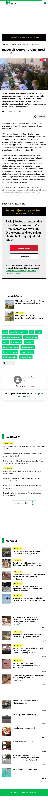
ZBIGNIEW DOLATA (25, 357)
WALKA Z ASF (29, 342)
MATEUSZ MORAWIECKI (10, 347)
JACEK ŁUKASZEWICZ (9, 357)
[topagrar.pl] (11, 3)
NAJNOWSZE (13, 437)
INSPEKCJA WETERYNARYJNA (12, 337)
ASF (31, 332)
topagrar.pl (6, 44)
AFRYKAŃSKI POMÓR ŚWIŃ (18, 332)
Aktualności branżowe (31, 44)
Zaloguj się (24, 256)
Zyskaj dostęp (24, 248)
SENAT (5, 342)
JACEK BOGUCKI (16, 342)
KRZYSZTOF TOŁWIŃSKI (10, 352)
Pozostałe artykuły (21, 503)
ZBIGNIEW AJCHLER (26, 352)
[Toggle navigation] (3, 3)
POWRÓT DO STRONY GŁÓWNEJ (24, 792)
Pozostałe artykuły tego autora (24, 386)
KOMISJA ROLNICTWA (31, 337)
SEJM (5, 332)
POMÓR (38, 332)
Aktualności (16, 44)
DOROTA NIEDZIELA (27, 347)
